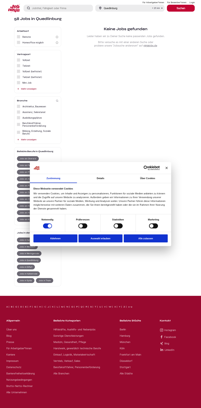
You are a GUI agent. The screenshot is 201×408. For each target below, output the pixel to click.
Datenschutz (13, 367)
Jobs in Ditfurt (25, 267)
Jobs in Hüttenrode (28, 274)
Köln (122, 348)
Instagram (170, 330)
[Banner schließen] (167, 168)
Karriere (10, 354)
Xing (166, 343)
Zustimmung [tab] (53, 178)
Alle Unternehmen (16, 392)
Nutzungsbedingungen (19, 379)
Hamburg (125, 335)
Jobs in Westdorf (27, 247)
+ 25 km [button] (156, 8)
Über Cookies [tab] (147, 178)
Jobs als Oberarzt (27, 158)
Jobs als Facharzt (27, 165)
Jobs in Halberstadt (28, 240)
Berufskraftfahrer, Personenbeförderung (76, 367)
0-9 (130, 307)
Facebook (170, 337)
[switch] (82, 225)
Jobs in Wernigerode (29, 253)
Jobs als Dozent (27, 192)
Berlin (123, 329)
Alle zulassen (145, 238)
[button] (57, 37)
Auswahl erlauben (100, 238)
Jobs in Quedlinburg (28, 260)
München (125, 342)
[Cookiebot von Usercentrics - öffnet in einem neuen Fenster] (146, 168)
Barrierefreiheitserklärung (20, 373)
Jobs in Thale (44, 280)
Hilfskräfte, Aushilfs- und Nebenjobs (74, 329)
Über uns (11, 329)
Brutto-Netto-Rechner (19, 386)
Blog (8, 335)
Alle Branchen (61, 373)
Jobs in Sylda (25, 280)
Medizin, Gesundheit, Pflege (69, 342)
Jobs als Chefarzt (27, 199)
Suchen (181, 8)
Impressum (12, 360)
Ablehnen (55, 238)
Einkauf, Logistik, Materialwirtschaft (74, 354)
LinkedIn (169, 349)
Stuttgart (125, 367)
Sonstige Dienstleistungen (68, 335)
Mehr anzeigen (28, 89)
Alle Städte (126, 373)
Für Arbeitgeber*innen (19, 348)
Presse (10, 342)
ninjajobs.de (150, 45)
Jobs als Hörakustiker (29, 212)
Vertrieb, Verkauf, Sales (66, 360)
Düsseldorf (126, 360)
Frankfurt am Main (130, 354)
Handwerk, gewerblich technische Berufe (77, 348)
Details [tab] (100, 178)
